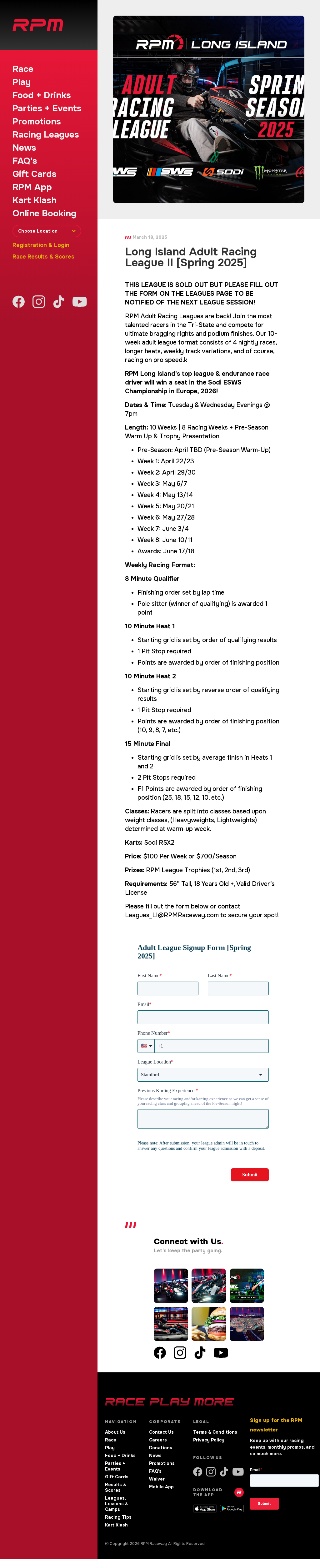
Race (22, 69)
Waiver (157, 1479)
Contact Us (161, 1432)
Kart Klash (34, 200)
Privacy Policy (208, 1440)
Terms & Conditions (215, 1432)
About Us (115, 1432)
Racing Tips (118, 1517)
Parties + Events (47, 108)
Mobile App (161, 1487)
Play (21, 82)
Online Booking (44, 213)
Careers (158, 1440)
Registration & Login (40, 245)
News (24, 147)
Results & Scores (115, 1487)
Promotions (36, 121)
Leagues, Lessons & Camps (116, 1503)
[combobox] (46, 231)
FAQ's (24, 161)
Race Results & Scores (43, 256)
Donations (160, 1448)
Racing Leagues (45, 134)
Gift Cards (34, 174)
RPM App (32, 187)
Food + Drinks (41, 95)
